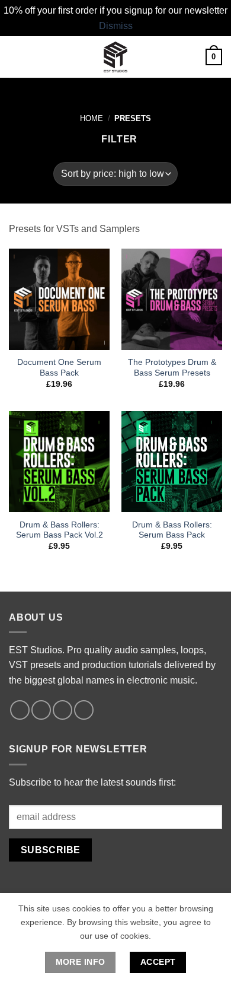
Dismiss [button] (116, 26)
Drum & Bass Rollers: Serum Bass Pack (172, 530)
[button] (16, 57)
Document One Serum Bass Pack (59, 367)
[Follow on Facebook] (20, 710)
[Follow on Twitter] (62, 710)
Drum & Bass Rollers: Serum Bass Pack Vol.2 (59, 530)
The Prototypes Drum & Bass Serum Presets (172, 367)
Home (91, 118)
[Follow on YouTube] (84, 710)
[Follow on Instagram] (41, 710)
